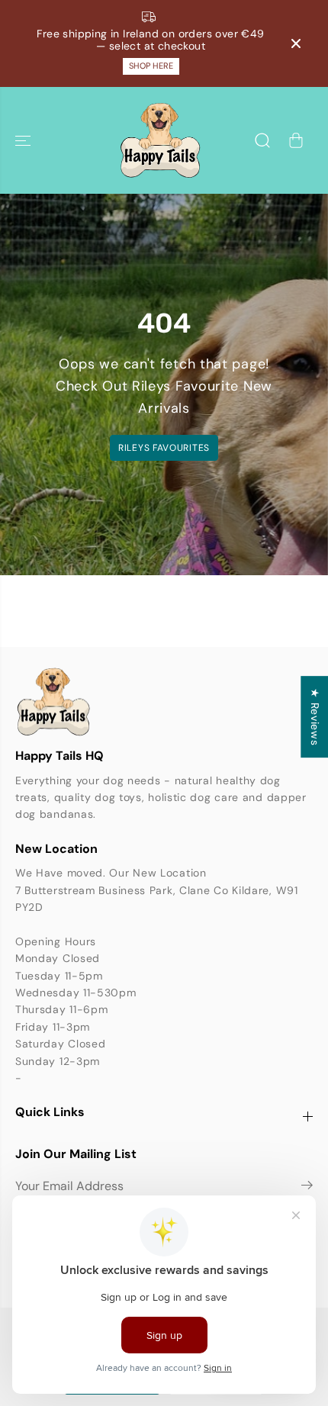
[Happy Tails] (160, 140)
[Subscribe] (307, 1187)
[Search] (262, 140)
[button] (24, 140)
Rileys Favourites (164, 448)
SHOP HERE (151, 65)
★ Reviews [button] (315, 716)
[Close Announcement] (296, 43)
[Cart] (296, 140)
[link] (164, 702)
